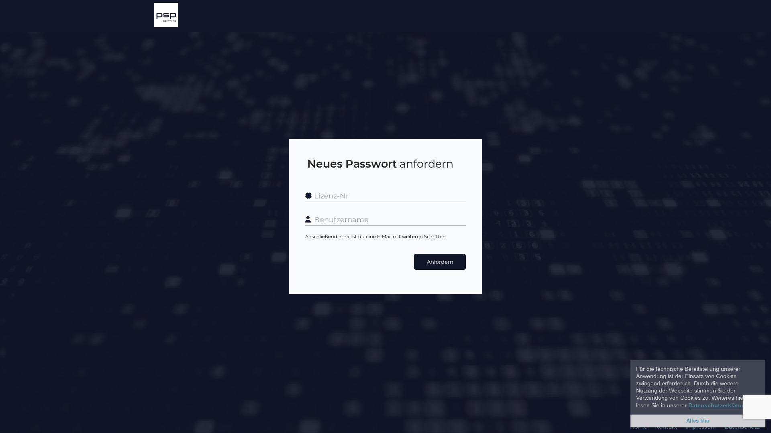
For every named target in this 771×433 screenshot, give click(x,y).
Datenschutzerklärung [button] (718, 405)
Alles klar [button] (698, 421)
